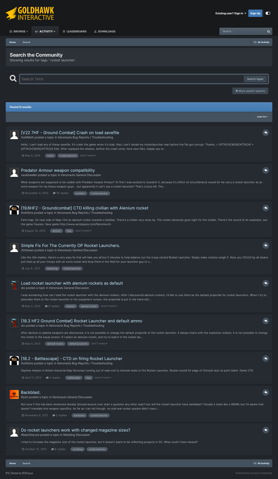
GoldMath (27, 137)
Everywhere (252, 31)
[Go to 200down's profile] (14, 247)
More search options (251, 90)
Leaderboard (76, 31)
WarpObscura (30, 434)
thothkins (27, 212)
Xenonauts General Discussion (81, 175)
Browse (19, 31)
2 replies (54, 377)
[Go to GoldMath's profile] (14, 134)
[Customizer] (268, 13)
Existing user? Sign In (230, 13)
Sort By (262, 117)
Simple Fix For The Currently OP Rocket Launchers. (70, 245)
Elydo (24, 397)
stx (23, 288)
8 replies (53, 306)
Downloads (106, 31)
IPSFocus (27, 473)
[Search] (268, 31)
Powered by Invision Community (254, 473)
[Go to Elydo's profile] (14, 394)
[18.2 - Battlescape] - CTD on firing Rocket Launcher (71, 358)
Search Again (255, 78)
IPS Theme (12, 473)
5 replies (61, 415)
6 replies (60, 449)
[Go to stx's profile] (14, 285)
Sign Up (255, 13)
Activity (46, 31)
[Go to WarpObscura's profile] (14, 432)
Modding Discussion (76, 434)
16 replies (62, 193)
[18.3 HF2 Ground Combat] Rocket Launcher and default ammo (81, 320)
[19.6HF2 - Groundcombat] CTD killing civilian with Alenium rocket (84, 208)
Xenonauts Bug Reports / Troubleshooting (85, 137)
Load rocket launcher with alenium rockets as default (72, 283)
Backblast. (31, 392)
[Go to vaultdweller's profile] (14, 172)
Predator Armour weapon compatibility (58, 170)
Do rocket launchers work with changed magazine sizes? (75, 430)
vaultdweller (29, 175)
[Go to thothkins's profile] (14, 210)
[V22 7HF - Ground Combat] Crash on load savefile (70, 132)
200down (27, 250)
